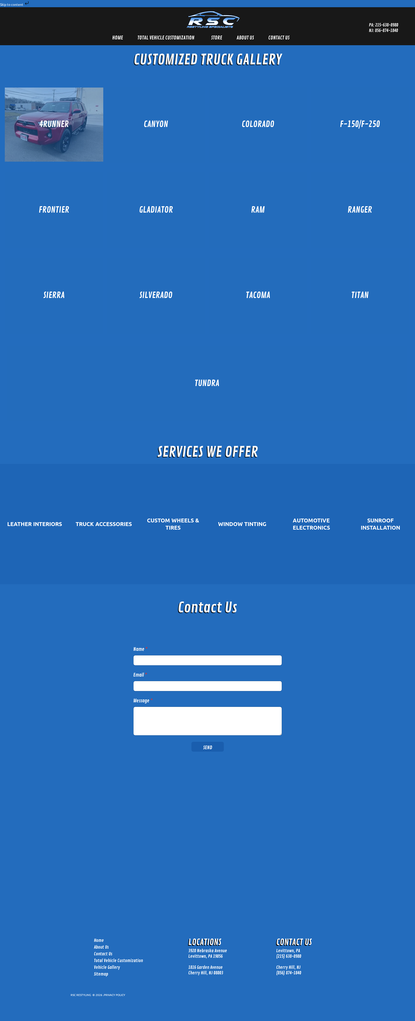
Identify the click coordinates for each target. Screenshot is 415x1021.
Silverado (155, 295)
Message (143, 700)
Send (207, 748)
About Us (245, 38)
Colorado (258, 124)
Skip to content (12, 4)
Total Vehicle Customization (165, 38)
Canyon (156, 124)
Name (140, 649)
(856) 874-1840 (288, 973)
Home (117, 38)
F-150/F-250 (360, 124)
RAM (258, 210)
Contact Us (278, 38)
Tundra (207, 383)
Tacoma (258, 295)
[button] (167, 38)
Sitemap (101, 974)
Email (140, 675)
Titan (360, 295)
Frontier (54, 210)
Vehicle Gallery (107, 967)
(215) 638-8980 (288, 956)
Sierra (54, 295)
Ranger (360, 210)
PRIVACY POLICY (114, 995)
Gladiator (156, 210)
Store (216, 38)
